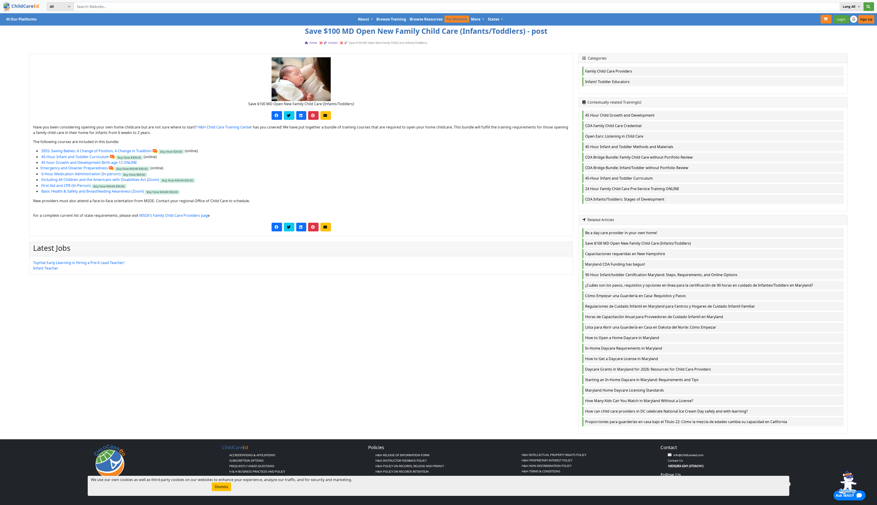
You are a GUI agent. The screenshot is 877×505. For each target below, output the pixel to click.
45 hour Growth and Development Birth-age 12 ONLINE (89, 162)
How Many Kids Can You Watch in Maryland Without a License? (639, 400)
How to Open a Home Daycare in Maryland (622, 337)
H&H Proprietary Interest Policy (547, 460)
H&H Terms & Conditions (541, 471)
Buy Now (171, 151)
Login (841, 19)
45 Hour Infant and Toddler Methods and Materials (629, 146)
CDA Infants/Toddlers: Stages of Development (624, 199)
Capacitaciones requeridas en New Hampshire (625, 253)
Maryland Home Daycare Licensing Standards (624, 390)
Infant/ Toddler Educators (607, 81)
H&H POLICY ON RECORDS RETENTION (402, 471)
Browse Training (391, 19)
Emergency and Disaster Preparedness (74, 167)
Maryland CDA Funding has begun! (615, 264)
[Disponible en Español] (155, 150)
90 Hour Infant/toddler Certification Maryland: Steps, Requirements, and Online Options (661, 274)
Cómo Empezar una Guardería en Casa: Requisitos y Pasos (635, 295)
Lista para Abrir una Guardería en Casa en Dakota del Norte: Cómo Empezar (650, 327)
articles (333, 43)
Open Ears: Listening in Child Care (614, 136)
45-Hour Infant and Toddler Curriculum (619, 178)
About (364, 19)
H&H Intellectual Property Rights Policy (554, 455)
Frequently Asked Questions (251, 466)
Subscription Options (246, 460)
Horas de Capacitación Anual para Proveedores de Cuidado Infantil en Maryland (654, 316)
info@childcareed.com (688, 455)
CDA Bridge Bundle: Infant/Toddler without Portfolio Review (636, 167)
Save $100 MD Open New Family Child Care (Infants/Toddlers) (638, 243)
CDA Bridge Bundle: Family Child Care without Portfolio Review (639, 157)
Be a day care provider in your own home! (621, 232)
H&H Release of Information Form (402, 455)
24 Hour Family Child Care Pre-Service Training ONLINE (632, 188)
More (476, 19)
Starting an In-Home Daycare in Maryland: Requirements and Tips (642, 379)
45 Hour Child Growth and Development (620, 115)
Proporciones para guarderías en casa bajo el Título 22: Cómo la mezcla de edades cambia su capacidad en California (686, 421)
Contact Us (675, 460)
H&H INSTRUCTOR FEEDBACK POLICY (401, 460)
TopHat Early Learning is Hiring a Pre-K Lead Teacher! (78, 262)
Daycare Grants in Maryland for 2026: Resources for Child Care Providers (648, 369)
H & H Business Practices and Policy (257, 471)
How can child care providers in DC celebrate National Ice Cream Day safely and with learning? (666, 411)
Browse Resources (426, 19)
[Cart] (826, 19)
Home (313, 43)
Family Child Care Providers (608, 71)
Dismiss (221, 486)
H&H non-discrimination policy (546, 466)
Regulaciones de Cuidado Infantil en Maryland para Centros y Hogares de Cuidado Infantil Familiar (670, 306)
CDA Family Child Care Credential (613, 125)
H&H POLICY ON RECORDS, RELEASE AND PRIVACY (409, 466)
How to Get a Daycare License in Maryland (621, 358)
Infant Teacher (45, 268)
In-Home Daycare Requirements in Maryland (623, 348)
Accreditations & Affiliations (252, 455)
